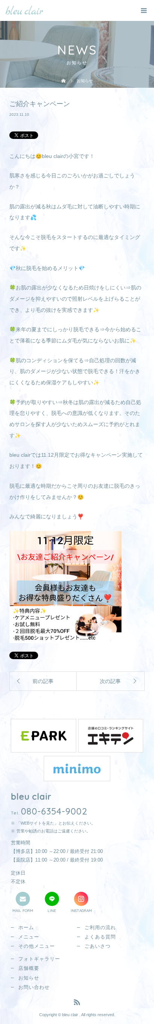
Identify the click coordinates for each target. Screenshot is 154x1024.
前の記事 (43, 681)
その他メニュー (36, 946)
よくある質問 (100, 937)
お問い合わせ (34, 987)
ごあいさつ (97, 946)
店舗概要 (28, 968)
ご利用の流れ (100, 927)
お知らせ (28, 978)
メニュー (28, 937)
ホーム (26, 927)
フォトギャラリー (39, 959)
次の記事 (110, 681)
